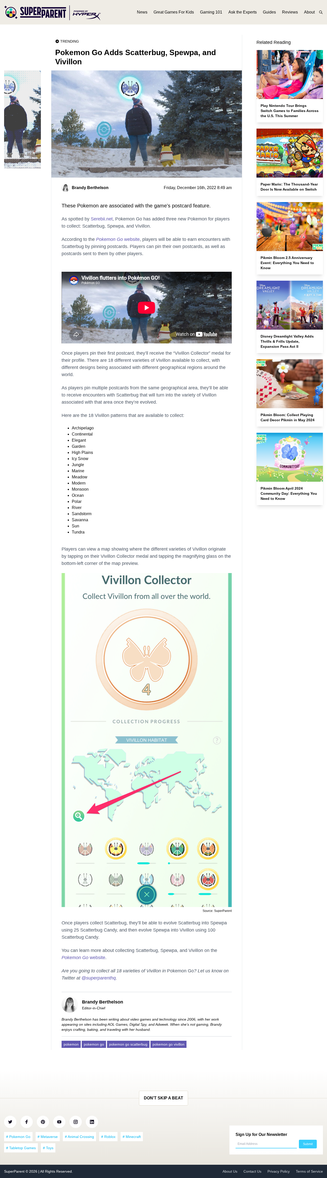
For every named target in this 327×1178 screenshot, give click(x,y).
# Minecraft (132, 1137)
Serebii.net (102, 218)
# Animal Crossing (79, 1137)
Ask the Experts (242, 12)
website (118, 239)
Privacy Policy (278, 1171)
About (309, 12)
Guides (269, 12)
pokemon (71, 1044)
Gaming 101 (211, 12)
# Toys (48, 1148)
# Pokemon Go (18, 1137)
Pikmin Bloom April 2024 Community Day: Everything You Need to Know (289, 493)
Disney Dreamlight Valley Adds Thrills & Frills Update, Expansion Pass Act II (287, 341)
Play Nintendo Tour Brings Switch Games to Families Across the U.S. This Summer (290, 111)
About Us (230, 1171)
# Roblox (108, 1137)
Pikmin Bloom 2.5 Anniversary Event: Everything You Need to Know (287, 263)
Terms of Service (309, 1171)
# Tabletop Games (21, 1148)
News (142, 12)
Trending (69, 41)
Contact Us (252, 1171)
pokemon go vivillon (168, 1044)
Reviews (290, 12)
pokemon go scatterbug (128, 1044)
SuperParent (15, 1171)
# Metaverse (48, 1137)
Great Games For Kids (174, 12)
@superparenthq (98, 978)
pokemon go (94, 1044)
